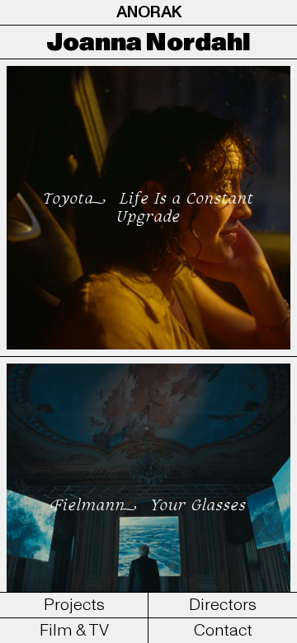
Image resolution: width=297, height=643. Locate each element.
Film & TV (74, 630)
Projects (74, 605)
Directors (223, 605)
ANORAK (149, 12)
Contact (223, 630)
